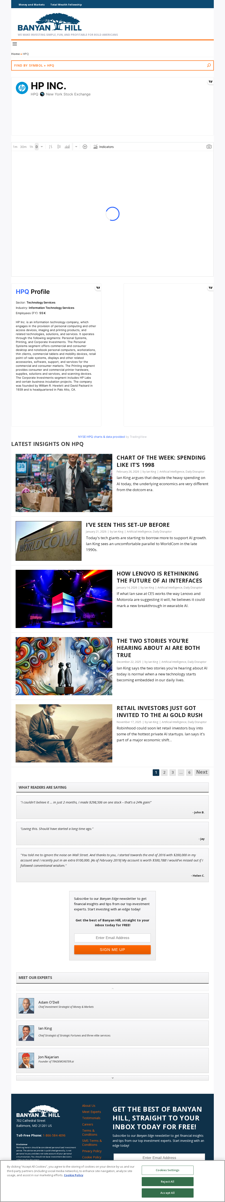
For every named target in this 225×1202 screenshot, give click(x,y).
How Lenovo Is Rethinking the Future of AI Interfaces (159, 577)
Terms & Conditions (89, 1132)
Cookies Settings (167, 1170)
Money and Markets (32, 4)
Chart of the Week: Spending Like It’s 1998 (161, 461)
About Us (88, 1105)
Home (15, 54)
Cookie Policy (91, 1157)
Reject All (167, 1181)
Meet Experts (91, 1112)
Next (202, 772)
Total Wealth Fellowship (66, 4)
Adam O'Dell (48, 1002)
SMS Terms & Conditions (92, 1143)
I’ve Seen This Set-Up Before (128, 524)
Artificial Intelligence (172, 471)
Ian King (45, 1028)
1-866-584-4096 (54, 1135)
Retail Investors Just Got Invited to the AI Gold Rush (160, 711)
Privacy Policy (92, 1151)
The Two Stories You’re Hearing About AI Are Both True (158, 648)
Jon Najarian (48, 1057)
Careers (87, 1124)
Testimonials (91, 1118)
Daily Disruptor (195, 471)
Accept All (167, 1193)
